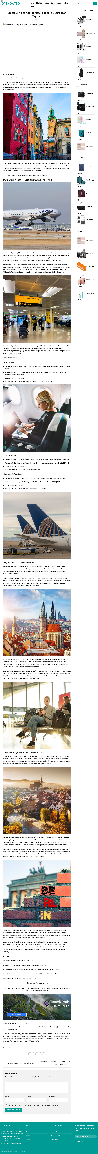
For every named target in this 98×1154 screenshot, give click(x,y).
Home (32, 3)
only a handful (32, 260)
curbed (64, 163)
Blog (32, 6)
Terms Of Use (55, 1135)
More (59, 3)
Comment (8, 1080)
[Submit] (95, 4)
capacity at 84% (11, 578)
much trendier (17, 849)
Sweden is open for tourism (20, 949)
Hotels (46, 3)
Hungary (6, 854)
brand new (37, 253)
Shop (66, 3)
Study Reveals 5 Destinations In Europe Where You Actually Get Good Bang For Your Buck (32, 969)
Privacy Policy (55, 1132)
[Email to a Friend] (36, 1053)
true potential (47, 168)
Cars (53, 3)
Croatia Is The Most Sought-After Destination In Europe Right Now (25, 965)
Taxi (27, 1132)
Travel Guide (37, 10)
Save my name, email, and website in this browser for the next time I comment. (33, 1105)
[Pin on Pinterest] (40, 1053)
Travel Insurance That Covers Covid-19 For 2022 (19, 960)
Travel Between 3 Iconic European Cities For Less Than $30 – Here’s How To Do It (29, 974)
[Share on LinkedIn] (43, 1053)
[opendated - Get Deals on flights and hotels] (14, 3)
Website (52, 1096)
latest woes (15, 82)
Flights (39, 3)
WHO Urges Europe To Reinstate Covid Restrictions (20, 978)
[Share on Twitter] (33, 1053)
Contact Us (54, 1139)
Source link (6, 1048)
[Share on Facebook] (29, 1053)
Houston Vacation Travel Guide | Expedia (20, 1063)
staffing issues (46, 255)
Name (7, 1096)
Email (29, 1096)
